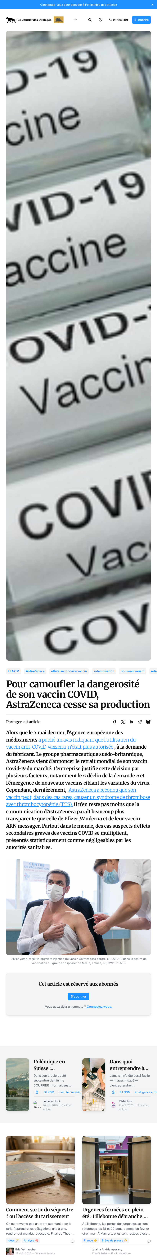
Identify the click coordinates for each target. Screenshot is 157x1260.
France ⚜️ (90, 1240)
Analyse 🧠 (31, 1240)
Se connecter (118, 20)
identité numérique (71, 1092)
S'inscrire (141, 20)
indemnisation (103, 671)
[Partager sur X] (123, 722)
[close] (152, 5)
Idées (69, 51)
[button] (90, 19)
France (70, 43)
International (74, 36)
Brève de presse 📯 (114, 1240)
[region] (75, 19)
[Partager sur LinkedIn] (131, 722)
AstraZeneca (35, 671)
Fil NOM (13, 671)
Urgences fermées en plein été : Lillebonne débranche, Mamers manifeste (113, 1216)
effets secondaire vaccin (69, 671)
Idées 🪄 (13, 1240)
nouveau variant (133, 671)
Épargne (71, 58)
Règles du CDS (75, 73)
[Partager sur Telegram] (139, 722)
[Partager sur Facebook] (114, 722)
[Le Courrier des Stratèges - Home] (35, 20)
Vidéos (70, 66)
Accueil (70, 28)
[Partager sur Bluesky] (148, 722)
